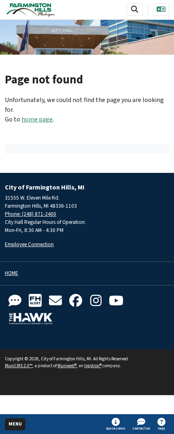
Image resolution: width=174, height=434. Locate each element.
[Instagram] (96, 301)
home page (37, 119)
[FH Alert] (35, 301)
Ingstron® (93, 366)
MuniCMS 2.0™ (18, 366)
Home (11, 273)
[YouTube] (116, 301)
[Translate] (161, 9)
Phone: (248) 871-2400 (30, 214)
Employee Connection (29, 244)
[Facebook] (76, 301)
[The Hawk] (31, 318)
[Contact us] (15, 301)
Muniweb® (66, 366)
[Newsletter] (55, 301)
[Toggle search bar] (135, 9)
